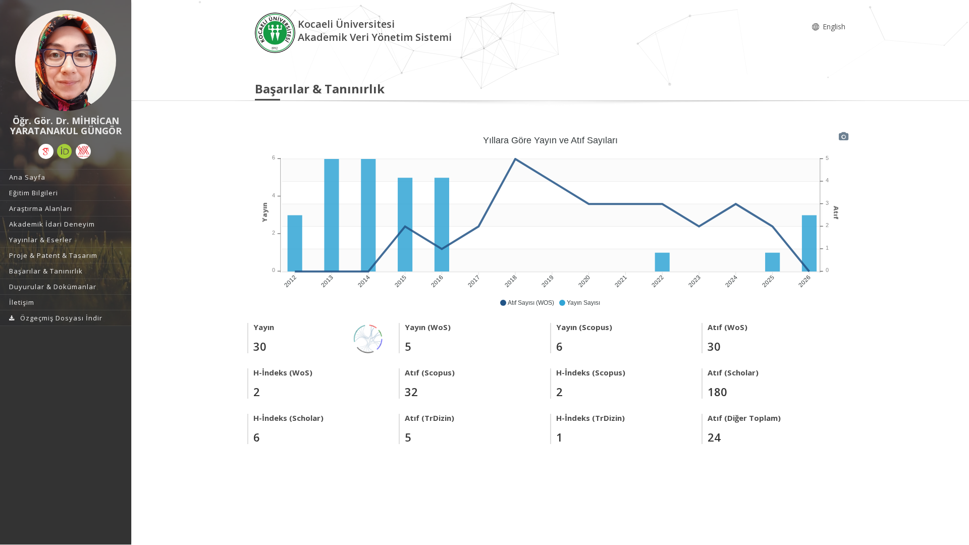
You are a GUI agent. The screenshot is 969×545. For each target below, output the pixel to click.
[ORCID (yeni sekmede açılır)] (64, 151)
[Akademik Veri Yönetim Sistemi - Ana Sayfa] (276, 32)
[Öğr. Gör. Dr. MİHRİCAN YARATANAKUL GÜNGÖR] (65, 60)
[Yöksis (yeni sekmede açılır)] (83, 151)
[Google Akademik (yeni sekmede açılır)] (45, 151)
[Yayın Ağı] (368, 338)
